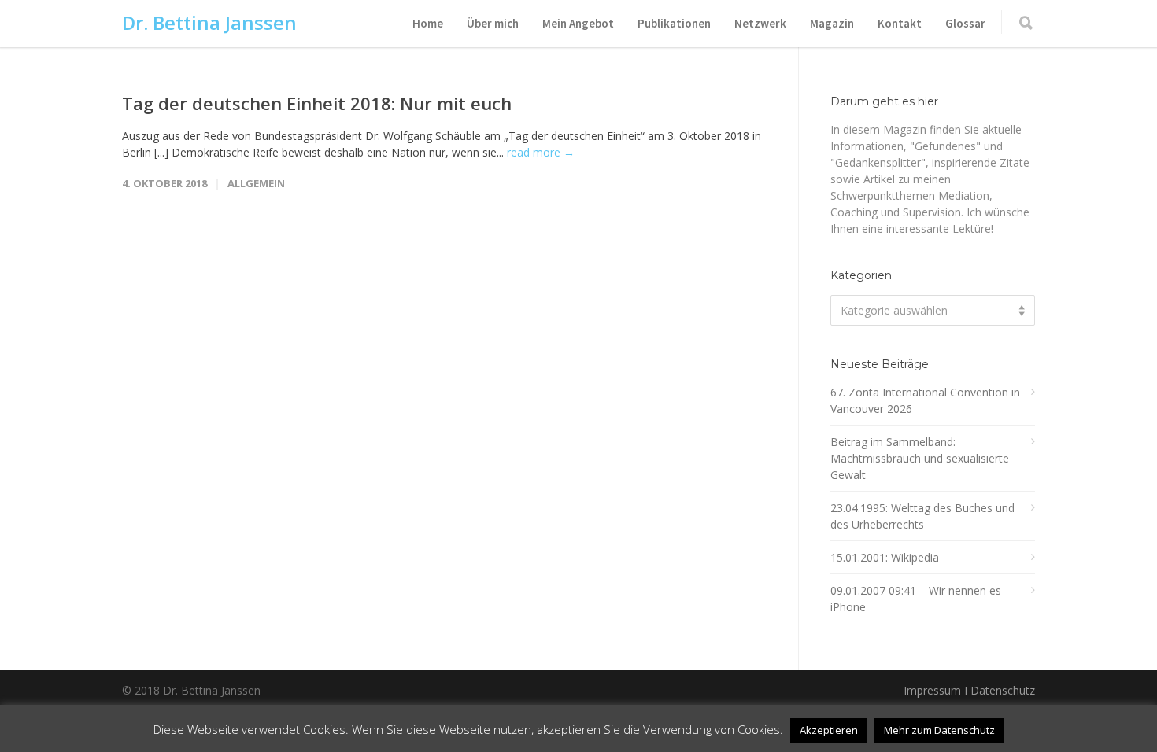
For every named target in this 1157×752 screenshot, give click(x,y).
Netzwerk (760, 23)
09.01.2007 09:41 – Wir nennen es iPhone (915, 598)
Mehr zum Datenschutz (939, 730)
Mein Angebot (578, 23)
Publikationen (674, 23)
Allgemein (256, 183)
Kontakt (900, 23)
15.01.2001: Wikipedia (884, 557)
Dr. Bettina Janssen (209, 22)
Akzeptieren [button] (829, 730)
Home (427, 23)
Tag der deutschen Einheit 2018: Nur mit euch (317, 103)
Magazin (832, 23)
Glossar (965, 23)
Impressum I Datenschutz (969, 690)
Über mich (493, 23)
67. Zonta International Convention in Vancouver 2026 (925, 400)
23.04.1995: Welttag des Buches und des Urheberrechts (922, 516)
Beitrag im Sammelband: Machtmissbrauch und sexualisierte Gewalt (919, 458)
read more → (541, 152)
